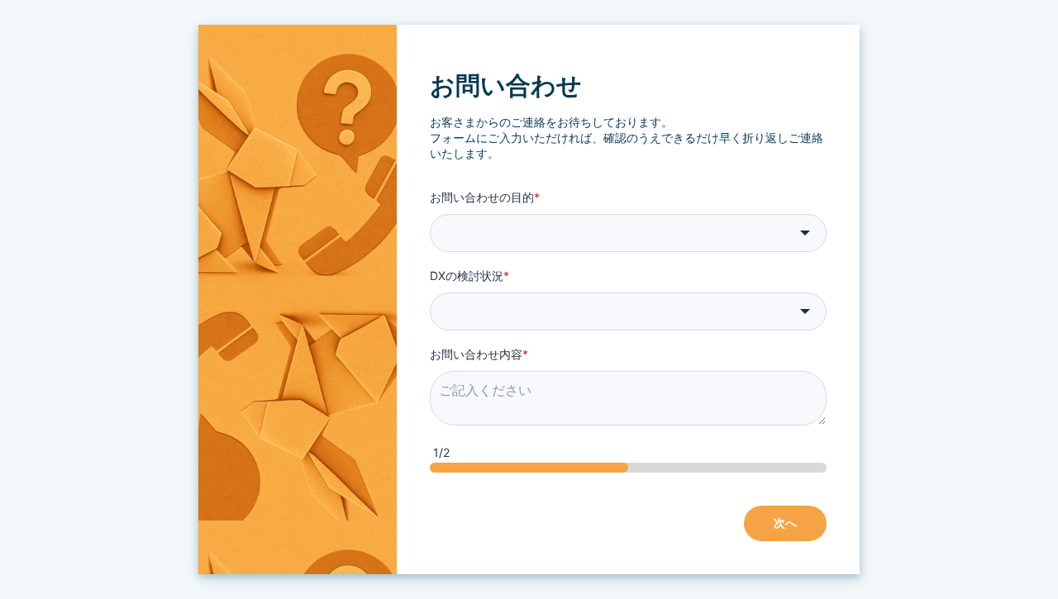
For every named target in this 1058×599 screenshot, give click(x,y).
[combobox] (628, 233)
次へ (785, 523)
